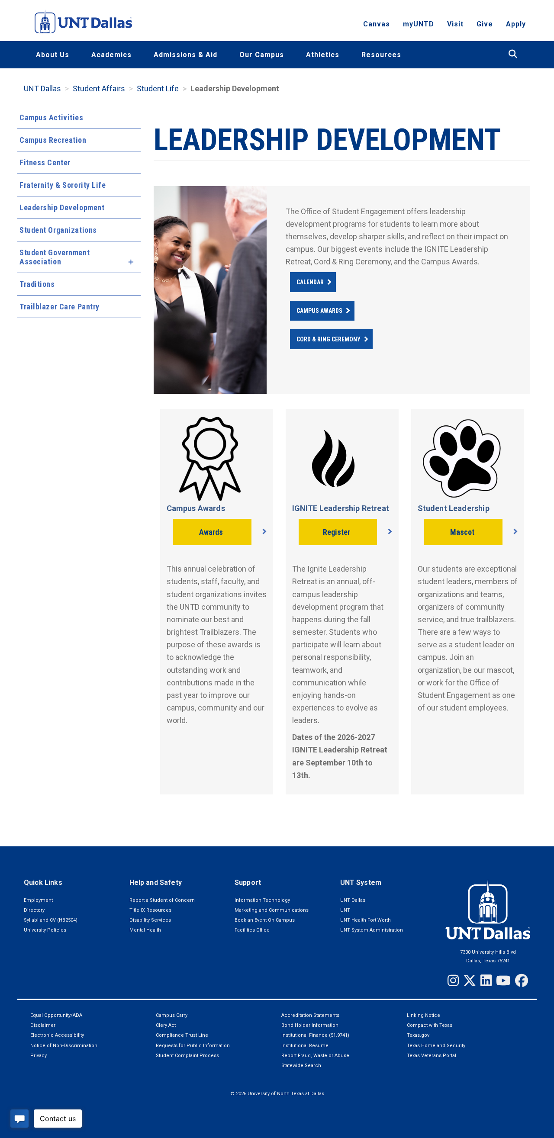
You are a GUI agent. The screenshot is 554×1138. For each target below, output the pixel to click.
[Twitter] (469, 980)
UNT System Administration (371, 930)
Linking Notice (423, 1015)
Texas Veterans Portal (431, 1055)
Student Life (158, 88)
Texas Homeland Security (436, 1045)
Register (336, 532)
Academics (111, 55)
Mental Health (145, 930)
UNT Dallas (42, 88)
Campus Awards (319, 310)
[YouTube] (503, 980)
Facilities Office (252, 930)
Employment (38, 900)
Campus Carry (171, 1015)
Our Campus (261, 55)
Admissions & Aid (185, 55)
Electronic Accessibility (57, 1035)
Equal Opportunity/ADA (56, 1015)
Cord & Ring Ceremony (328, 339)
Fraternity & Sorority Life (62, 185)
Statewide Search (301, 1065)
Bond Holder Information (309, 1025)
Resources (381, 55)
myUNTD (418, 24)
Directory (34, 910)
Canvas (376, 24)
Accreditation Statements (310, 1015)
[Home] (83, 21)
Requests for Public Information (193, 1045)
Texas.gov (418, 1035)
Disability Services (150, 920)
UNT (345, 910)
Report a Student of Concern (162, 900)
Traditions (37, 284)
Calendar (310, 282)
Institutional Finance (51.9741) (315, 1035)
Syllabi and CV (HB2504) (50, 920)
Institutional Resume (305, 1045)
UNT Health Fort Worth (365, 920)
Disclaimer (42, 1025)
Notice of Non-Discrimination (63, 1045)
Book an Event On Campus (265, 920)
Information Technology (262, 900)
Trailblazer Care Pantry (59, 306)
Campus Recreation (53, 140)
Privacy (38, 1055)
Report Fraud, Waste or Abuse (315, 1055)
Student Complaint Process (187, 1055)
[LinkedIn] (486, 980)
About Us (52, 55)
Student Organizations (58, 230)
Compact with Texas (429, 1025)
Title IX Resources (150, 910)
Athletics (322, 55)
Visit (455, 24)
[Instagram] (453, 980)
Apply (516, 24)
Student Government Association (54, 257)
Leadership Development (61, 207)
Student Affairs (99, 88)
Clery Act (166, 1025)
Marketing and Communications (272, 910)
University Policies (45, 930)
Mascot (462, 532)
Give (485, 24)
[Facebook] (521, 980)
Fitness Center (45, 162)
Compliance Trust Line (182, 1035)
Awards (211, 532)
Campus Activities (51, 117)
